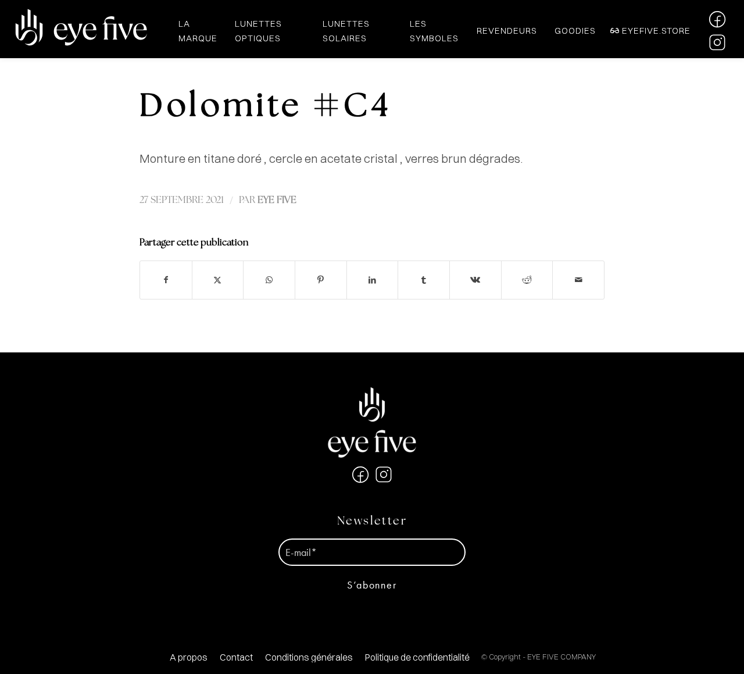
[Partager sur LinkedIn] (372, 280)
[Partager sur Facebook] (166, 280)
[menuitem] (188, 657)
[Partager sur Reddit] (527, 280)
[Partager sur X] (218, 280)
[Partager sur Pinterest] (320, 280)
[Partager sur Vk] (475, 280)
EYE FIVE (276, 200)
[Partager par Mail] (578, 280)
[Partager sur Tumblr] (423, 280)
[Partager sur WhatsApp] (269, 280)
